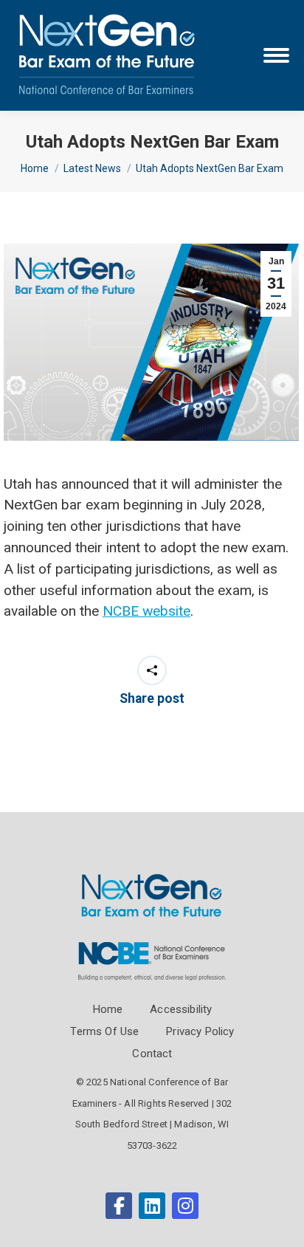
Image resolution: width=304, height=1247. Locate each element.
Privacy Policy (200, 1031)
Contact (152, 1053)
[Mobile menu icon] (276, 55)
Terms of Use (104, 1031)
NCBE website (146, 610)
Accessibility (181, 1009)
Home (108, 1009)
